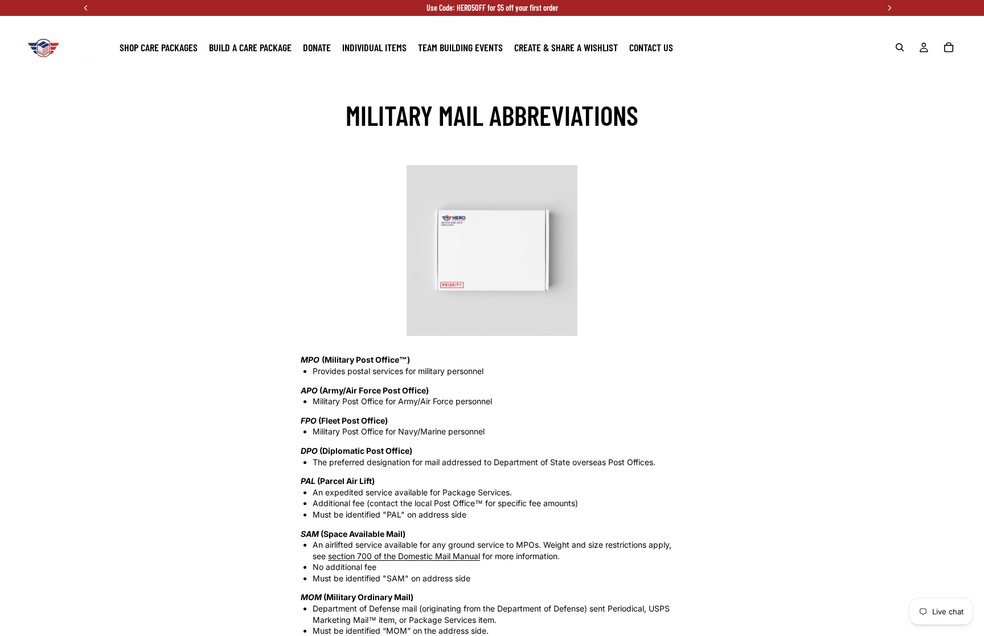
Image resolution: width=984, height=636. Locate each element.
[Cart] (948, 47)
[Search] (899, 47)
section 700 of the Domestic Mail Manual (404, 556)
